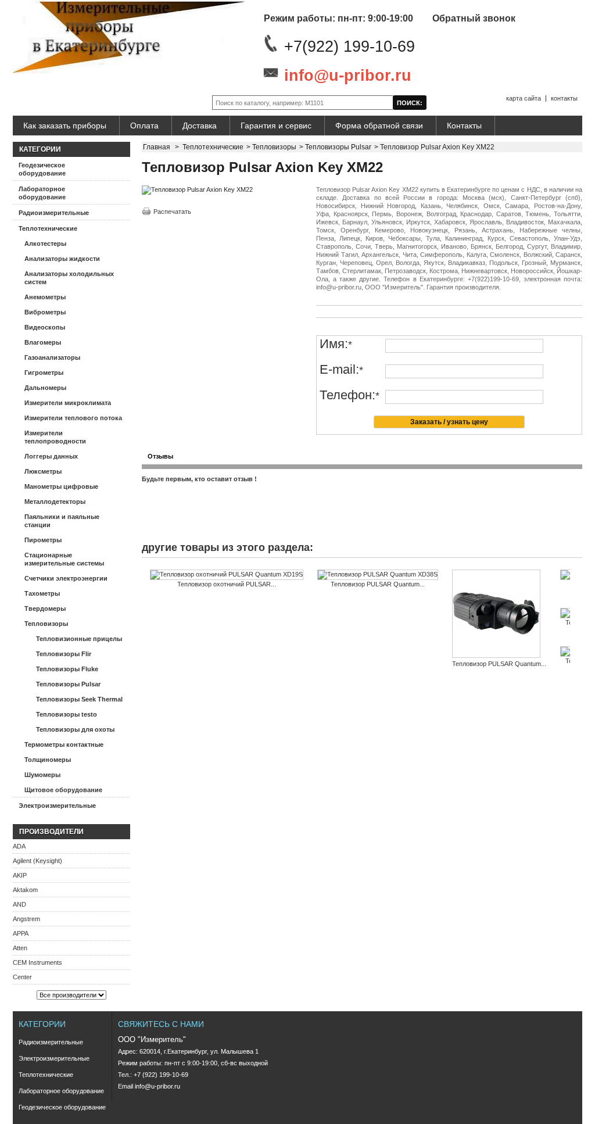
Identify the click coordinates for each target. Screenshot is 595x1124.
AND (19, 904)
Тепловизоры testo (66, 714)
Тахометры (42, 593)
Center (22, 976)
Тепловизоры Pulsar (68, 684)
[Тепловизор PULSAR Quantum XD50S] (499, 615)
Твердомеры (45, 608)
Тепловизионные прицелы (79, 638)
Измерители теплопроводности (55, 437)
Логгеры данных (51, 456)
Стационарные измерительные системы (64, 559)
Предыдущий (144, 592)
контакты (564, 98)
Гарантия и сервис (276, 125)
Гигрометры (43, 372)
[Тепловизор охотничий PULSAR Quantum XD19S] (226, 575)
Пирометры (43, 539)
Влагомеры (42, 342)
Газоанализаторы (52, 357)
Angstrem (26, 918)
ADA (19, 846)
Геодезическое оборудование (42, 169)
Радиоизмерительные (54, 212)
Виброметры (45, 312)
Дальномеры (45, 387)
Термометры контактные (63, 744)
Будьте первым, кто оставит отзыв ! (199, 478)
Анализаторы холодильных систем (69, 277)
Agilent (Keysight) (37, 860)
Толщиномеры (47, 759)
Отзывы (160, 456)
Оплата (144, 125)
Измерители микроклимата (67, 402)
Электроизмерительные (57, 805)
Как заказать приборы (64, 125)
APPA (20, 933)
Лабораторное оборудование (42, 193)
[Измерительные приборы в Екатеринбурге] (129, 37)
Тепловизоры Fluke (67, 668)
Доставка (199, 125)
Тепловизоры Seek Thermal (79, 699)
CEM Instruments (37, 962)
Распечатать (172, 211)
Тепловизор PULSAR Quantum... (378, 584)
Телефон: (349, 395)
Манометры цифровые (61, 486)
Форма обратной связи (379, 125)
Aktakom (25, 889)
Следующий (572, 592)
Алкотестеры (45, 243)
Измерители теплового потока (73, 417)
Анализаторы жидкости (62, 258)
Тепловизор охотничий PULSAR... (226, 584)
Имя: (336, 344)
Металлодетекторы (54, 501)
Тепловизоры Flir (63, 653)
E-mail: (341, 370)
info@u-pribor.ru (347, 75)
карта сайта (523, 98)
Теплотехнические (48, 228)
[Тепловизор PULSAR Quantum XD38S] (377, 575)
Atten (20, 947)
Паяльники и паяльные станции (61, 520)
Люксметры (43, 471)
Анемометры (45, 296)
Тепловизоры (46, 623)
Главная (156, 147)
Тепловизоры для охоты (75, 729)
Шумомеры (42, 774)
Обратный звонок (473, 18)
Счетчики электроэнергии (65, 578)
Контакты (464, 125)
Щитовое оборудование (63, 789)
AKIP (20, 875)
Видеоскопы (44, 327)
